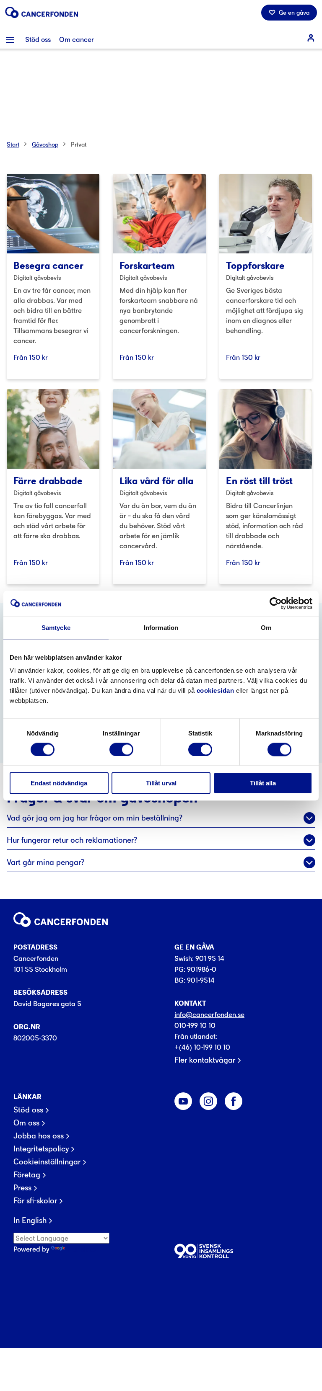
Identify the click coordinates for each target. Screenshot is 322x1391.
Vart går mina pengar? (45, 862)
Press (22, 1188)
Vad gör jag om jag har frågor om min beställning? (94, 818)
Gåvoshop (45, 144)
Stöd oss (28, 1110)
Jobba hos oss (38, 1136)
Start (13, 144)
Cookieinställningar (46, 1162)
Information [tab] (161, 627)
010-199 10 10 (195, 1025)
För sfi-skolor (35, 1201)
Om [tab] (266, 627)
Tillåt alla (263, 783)
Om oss (26, 1123)
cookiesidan (215, 690)
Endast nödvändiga (59, 783)
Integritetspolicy (41, 1149)
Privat (78, 144)
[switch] (121, 749)
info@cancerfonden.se (209, 1014)
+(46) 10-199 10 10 (202, 1047)
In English (30, 1220)
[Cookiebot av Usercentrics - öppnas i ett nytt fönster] (275, 603)
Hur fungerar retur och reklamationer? (72, 840)
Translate (81, 1249)
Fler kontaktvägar (204, 1060)
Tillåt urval (161, 783)
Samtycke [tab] (56, 627)
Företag (26, 1175)
